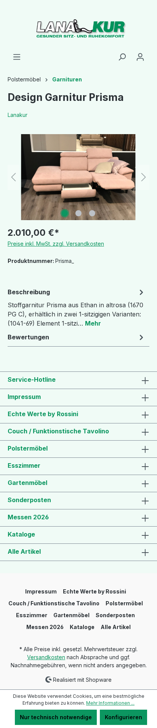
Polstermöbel (28, 448)
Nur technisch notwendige (56, 717)
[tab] (77, 307)
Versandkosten (46, 657)
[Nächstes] (143, 177)
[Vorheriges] (13, 177)
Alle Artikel (24, 551)
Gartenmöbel (27, 482)
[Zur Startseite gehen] (78, 26)
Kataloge (21, 534)
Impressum (24, 396)
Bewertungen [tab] (28, 337)
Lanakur (17, 115)
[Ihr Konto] (140, 57)
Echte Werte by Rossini (43, 414)
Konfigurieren (123, 717)
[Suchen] (122, 57)
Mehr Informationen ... (110, 703)
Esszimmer (24, 465)
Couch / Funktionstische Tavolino (58, 431)
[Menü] (17, 57)
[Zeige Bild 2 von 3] (78, 213)
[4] (78, 177)
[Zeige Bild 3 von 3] (92, 213)
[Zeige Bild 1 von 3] (65, 213)
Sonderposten (29, 500)
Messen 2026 (28, 517)
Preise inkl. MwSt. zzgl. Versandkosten (56, 243)
